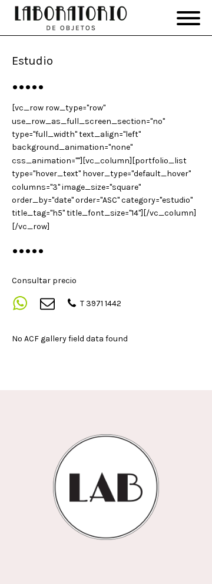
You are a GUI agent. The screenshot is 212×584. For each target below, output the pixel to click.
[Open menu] (188, 18)
